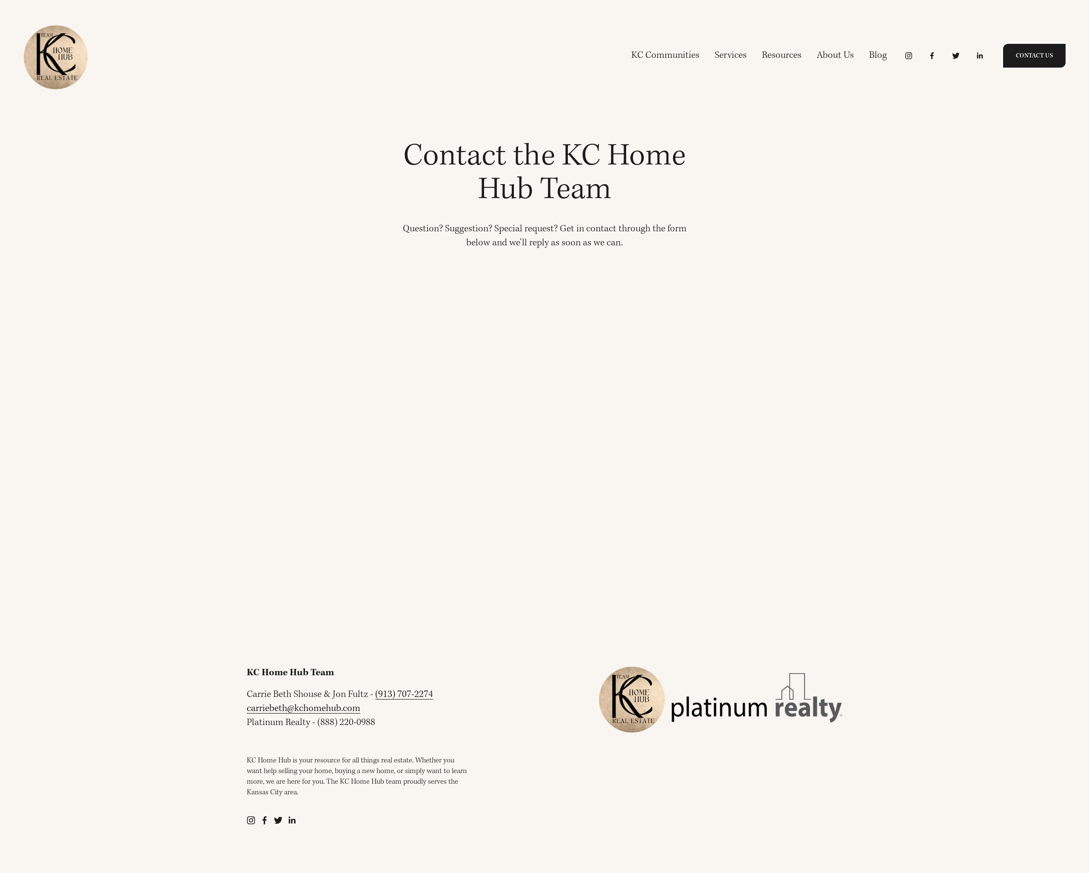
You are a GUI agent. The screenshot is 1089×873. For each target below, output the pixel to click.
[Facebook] (932, 55)
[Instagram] (908, 55)
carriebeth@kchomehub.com (303, 708)
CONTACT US (1034, 55)
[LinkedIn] (979, 55)
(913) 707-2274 (404, 694)
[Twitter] (956, 55)
